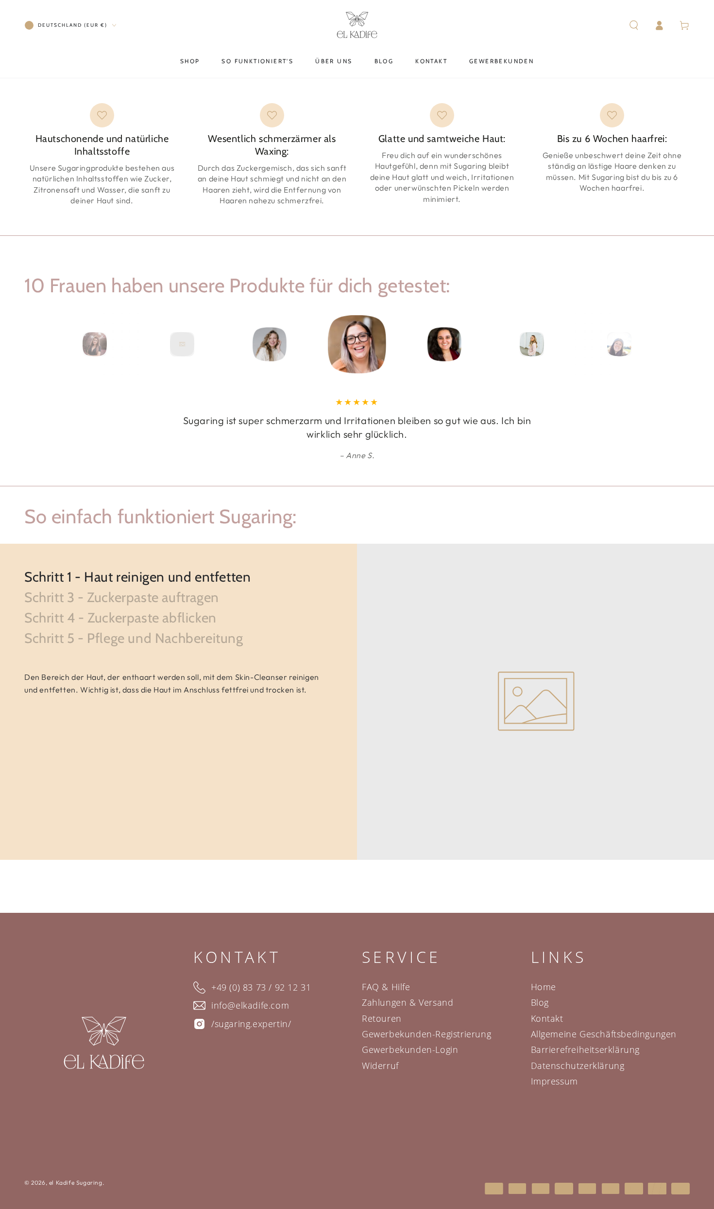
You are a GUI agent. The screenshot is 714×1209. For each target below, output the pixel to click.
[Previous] (34, 344)
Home (543, 987)
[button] (633, 25)
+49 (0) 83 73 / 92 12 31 (260, 987)
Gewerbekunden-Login (410, 1049)
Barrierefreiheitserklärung (585, 1049)
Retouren (382, 1018)
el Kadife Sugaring (75, 1182)
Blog (540, 1002)
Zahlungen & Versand (407, 1002)
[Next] (680, 344)
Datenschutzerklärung (578, 1065)
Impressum (554, 1081)
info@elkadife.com (249, 1005)
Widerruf (380, 1065)
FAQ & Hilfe (386, 987)
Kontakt (547, 1018)
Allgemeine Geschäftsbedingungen (604, 1034)
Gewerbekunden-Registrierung (426, 1034)
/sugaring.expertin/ (250, 1024)
